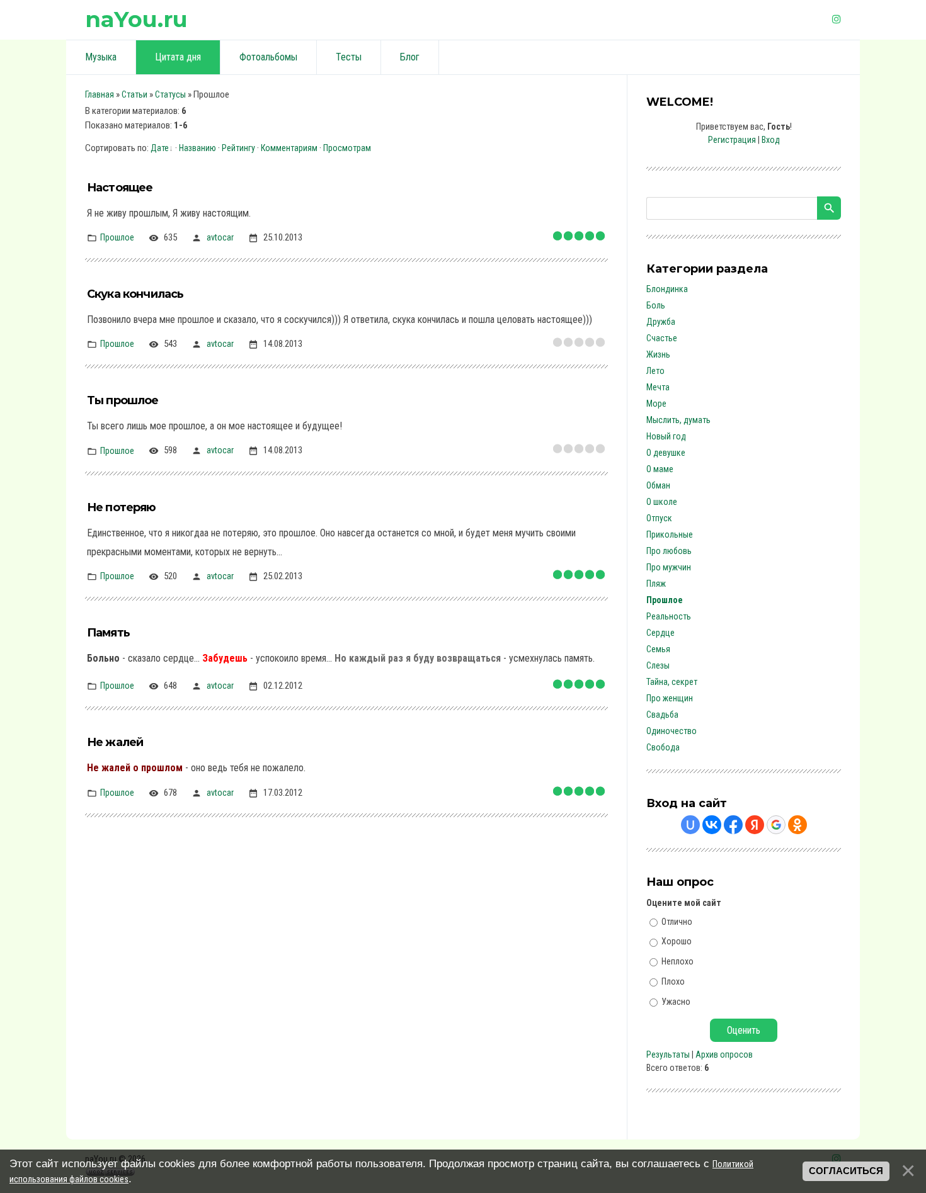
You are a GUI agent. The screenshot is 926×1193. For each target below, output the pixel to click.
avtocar (220, 237)
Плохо (673, 981)
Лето (655, 371)
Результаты (668, 1054)
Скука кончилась (135, 294)
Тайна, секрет (671, 682)
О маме (659, 469)
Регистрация (732, 140)
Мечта (658, 387)
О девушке (665, 453)
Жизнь (658, 354)
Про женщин (669, 698)
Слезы (658, 665)
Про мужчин (668, 567)
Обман (658, 485)
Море (656, 404)
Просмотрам (347, 148)
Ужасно (675, 1001)
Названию (197, 148)
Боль (655, 305)
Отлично (676, 921)
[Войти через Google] (776, 824)
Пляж (656, 584)
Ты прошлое (123, 400)
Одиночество (671, 731)
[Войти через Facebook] (733, 824)
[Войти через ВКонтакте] (711, 824)
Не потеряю (121, 507)
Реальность (668, 616)
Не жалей (115, 742)
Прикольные (669, 534)
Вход (771, 140)
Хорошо (676, 941)
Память (108, 633)
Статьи (134, 94)
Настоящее (119, 188)
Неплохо (677, 961)
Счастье (661, 338)
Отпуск (659, 518)
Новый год (666, 436)
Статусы (170, 94)
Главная (99, 94)
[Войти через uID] (690, 824)
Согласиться (846, 1171)
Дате (160, 148)
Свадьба (662, 715)
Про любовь (669, 551)
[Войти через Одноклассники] (797, 824)
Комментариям (289, 148)
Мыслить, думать (678, 420)
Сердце (660, 633)
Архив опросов (724, 1054)
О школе (661, 502)
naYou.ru (136, 19)
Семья (658, 649)
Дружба (660, 322)
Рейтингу (238, 148)
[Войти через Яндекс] (754, 824)
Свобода (663, 747)
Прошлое (117, 237)
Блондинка (667, 289)
